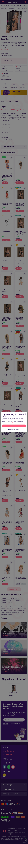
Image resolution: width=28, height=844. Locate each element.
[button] (14, 429)
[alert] (14, 422)
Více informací (13, 422)
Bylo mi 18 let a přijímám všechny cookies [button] (14, 426)
